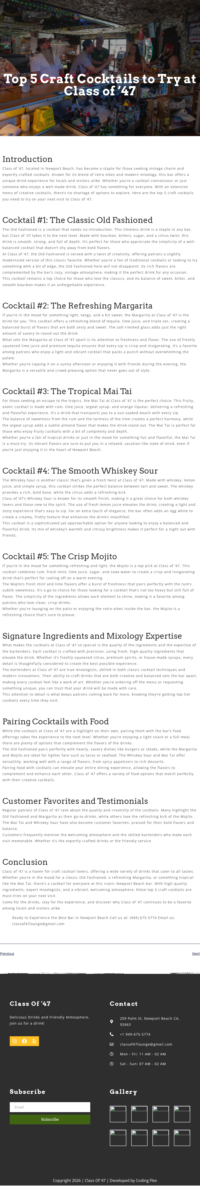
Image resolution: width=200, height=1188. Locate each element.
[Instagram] (15, 1041)
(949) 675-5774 (143, 917)
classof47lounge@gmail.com (38, 923)
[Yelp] (34, 1041)
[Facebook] (24, 1041)
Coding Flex (146, 1180)
